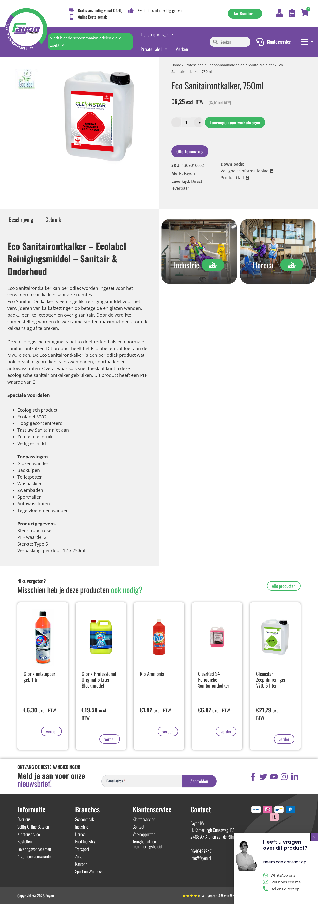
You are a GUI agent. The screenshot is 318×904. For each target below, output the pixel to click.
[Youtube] (274, 777)
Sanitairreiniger (261, 65)
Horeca (80, 834)
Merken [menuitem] (181, 49)
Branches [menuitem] (245, 13)
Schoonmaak (84, 819)
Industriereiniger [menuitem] (154, 34)
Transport (82, 849)
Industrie (81, 826)
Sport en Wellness (89, 871)
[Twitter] (263, 777)
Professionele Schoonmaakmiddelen (214, 65)
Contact (138, 826)
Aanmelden (199, 781)
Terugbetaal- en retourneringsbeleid (147, 844)
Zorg (78, 856)
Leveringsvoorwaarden (34, 849)
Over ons (24, 819)
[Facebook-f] (253, 777)
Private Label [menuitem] (151, 49)
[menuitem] (308, 42)
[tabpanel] (79, 395)
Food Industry (85, 841)
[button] (247, 171)
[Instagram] (284, 777)
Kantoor (81, 864)
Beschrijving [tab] (21, 219)
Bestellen (24, 841)
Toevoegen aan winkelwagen (235, 122)
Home (176, 65)
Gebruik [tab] (53, 219)
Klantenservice (28, 834)
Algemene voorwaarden (34, 856)
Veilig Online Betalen (33, 826)
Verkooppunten (144, 834)
